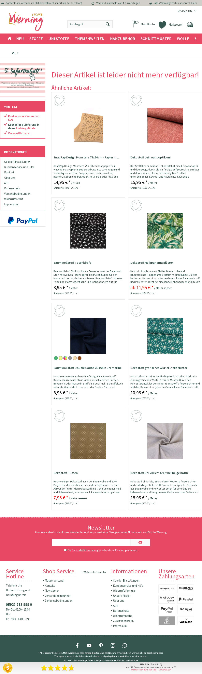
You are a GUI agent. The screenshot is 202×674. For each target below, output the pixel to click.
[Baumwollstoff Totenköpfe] (88, 231)
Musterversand (54, 580)
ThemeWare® (131, 660)
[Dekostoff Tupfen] (88, 441)
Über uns (9, 178)
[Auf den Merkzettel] (59, 101)
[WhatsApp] (125, 645)
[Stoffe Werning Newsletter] (22, 78)
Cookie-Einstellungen (17, 162)
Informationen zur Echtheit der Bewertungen (151, 670)
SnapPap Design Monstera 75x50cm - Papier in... (86, 157)
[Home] (9, 39)
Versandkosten (92, 652)
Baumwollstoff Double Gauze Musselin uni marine (87, 368)
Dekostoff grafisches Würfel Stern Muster (158, 368)
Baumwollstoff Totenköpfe (72, 262)
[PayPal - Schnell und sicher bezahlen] (23, 220)
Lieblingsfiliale (25, 128)
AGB (6, 183)
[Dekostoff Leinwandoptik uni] (165, 125)
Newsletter (52, 590)
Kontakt (9, 172)
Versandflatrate (18, 133)
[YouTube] (89, 645)
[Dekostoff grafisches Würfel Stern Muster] (165, 336)
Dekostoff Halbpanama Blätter (151, 262)
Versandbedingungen (17, 193)
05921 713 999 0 (19, 604)
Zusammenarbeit (123, 621)
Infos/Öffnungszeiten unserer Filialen (175, 3)
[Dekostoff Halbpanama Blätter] (165, 231)
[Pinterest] (101, 645)
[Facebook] (77, 645)
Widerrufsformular (94, 572)
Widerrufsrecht (13, 199)
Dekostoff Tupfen (65, 473)
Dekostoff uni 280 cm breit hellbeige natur (159, 473)
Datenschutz (12, 188)
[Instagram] (113, 645)
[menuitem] (185, 10)
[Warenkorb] (190, 25)
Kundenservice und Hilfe (19, 167)
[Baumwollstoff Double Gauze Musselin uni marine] (88, 336)
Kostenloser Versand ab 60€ (23, 118)
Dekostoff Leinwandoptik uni (150, 157)
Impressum (11, 204)
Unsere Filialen (122, 596)
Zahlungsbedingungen (59, 600)
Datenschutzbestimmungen (86, 550)
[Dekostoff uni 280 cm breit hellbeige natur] (165, 441)
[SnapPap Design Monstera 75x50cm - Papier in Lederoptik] (88, 125)
